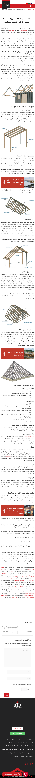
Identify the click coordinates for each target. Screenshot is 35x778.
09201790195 (15, 756)
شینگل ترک (10, 578)
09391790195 (21, 756)
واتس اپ (14, 597)
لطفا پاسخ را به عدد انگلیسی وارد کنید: (22, 684)
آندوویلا (29, 580)
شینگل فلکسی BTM (18, 587)
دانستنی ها (29, 9)
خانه (33, 9)
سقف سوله (11, 30)
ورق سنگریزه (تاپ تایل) (20, 580)
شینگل (32, 450)
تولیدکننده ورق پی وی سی (16, 576)
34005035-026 (30, 597)
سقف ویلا (8, 456)
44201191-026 (10, 593)
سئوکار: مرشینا (30, 759)
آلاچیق (11, 572)
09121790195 (4, 595)
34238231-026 (28, 756)
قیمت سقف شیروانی (28, 595)
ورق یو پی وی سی (29, 436)
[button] (16, 627)
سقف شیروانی (24, 30)
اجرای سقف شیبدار (29, 593)
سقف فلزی (31, 467)
